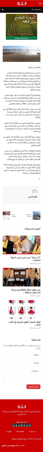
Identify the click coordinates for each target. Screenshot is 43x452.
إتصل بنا (8, 431)
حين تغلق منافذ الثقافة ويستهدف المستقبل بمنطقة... (25, 291)
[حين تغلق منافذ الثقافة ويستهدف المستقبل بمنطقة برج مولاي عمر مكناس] (21, 277)
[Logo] (21, 5)
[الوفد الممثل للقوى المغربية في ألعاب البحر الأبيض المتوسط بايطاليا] (21, 309)
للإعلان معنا (20, 431)
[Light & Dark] (2, 9)
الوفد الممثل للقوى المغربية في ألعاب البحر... (24, 323)
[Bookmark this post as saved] (39, 178)
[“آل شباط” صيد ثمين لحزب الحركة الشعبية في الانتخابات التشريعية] (21, 245)
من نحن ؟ (32, 431)
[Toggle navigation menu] (40, 3)
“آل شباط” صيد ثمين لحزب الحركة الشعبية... (25, 259)
